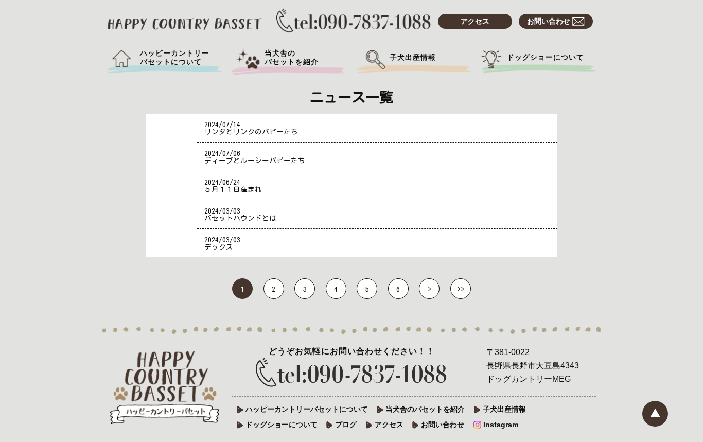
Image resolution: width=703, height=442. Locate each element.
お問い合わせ (549, 21)
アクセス (475, 21)
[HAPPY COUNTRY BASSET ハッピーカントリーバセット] (185, 19)
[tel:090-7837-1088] (351, 373)
